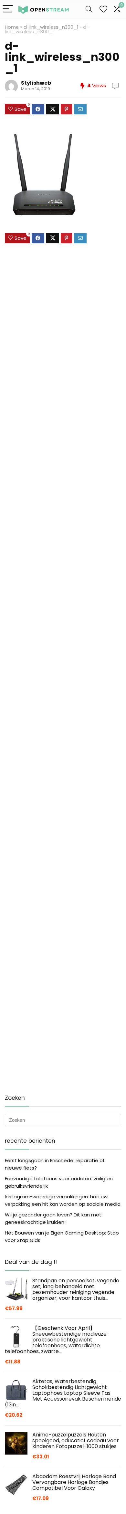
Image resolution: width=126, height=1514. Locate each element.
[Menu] (8, 9)
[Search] (89, 9)
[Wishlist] (103, 9)
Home (12, 27)
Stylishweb (36, 83)
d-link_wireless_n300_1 (51, 27)
